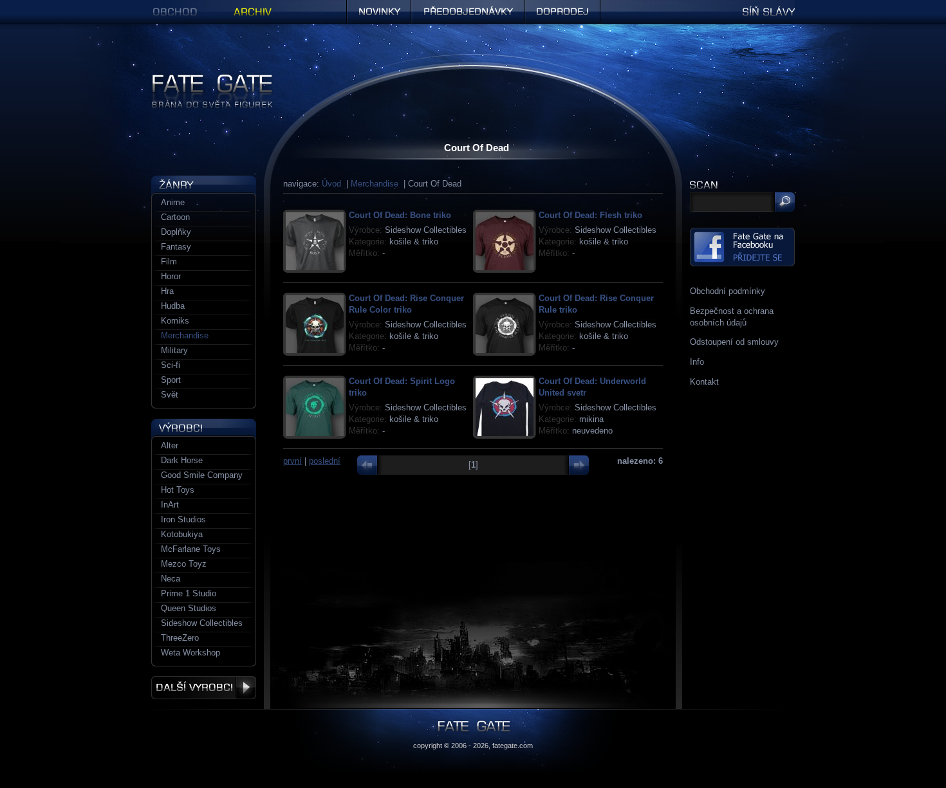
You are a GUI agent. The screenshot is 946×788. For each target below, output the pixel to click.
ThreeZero (180, 638)
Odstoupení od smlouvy (734, 342)
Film (169, 261)
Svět (169, 394)
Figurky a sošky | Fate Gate (203, 79)
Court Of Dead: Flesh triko (590, 215)
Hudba (173, 306)
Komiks (175, 320)
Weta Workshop (190, 652)
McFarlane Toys (191, 549)
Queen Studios (188, 608)
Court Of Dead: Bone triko (400, 215)
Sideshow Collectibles (202, 623)
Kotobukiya (182, 534)
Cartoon (175, 217)
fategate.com (512, 745)
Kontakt (704, 382)
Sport (171, 380)
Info (697, 362)
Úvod (331, 183)
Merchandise (374, 183)
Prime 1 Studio (188, 593)
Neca (170, 578)
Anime (173, 202)
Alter (169, 445)
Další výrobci (203, 687)
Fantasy (176, 247)
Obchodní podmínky (727, 291)
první (292, 461)
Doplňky (176, 232)
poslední (324, 461)
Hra (167, 291)
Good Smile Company (202, 475)
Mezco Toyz (184, 564)
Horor (171, 276)
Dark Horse (182, 460)
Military (174, 350)
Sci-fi (170, 365)
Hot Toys (177, 490)
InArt (170, 504)
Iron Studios (183, 519)
